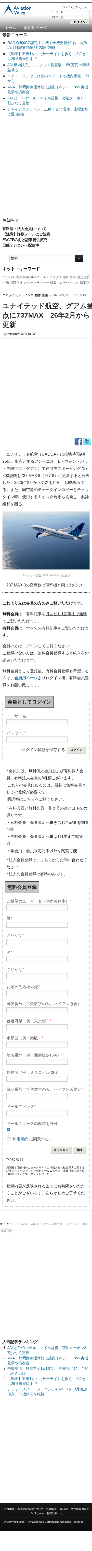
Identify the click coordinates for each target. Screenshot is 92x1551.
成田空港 (69, 277)
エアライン (9, 295)
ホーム (10, 28)
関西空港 (16, 283)
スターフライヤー (36, 283)
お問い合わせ (55, 1513)
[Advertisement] (46, 167)
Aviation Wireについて (30, 1508)
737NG (35, 1223)
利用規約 (20, 1139)
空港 (45, 295)
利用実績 (22, 277)
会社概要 (9, 1508)
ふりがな (15, 934)
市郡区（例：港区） (25, 1037)
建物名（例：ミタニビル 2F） (33, 1072)
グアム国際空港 (52, 1223)
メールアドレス (21, 1106)
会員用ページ (35, 28)
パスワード (57, 17)
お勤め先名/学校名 (23, 986)
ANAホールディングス (46, 277)
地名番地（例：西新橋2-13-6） (35, 1054)
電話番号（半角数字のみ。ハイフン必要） (45, 1088)
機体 (38, 295)
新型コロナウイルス (64, 283)
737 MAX (21, 1223)
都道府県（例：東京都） (29, 1020)
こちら (29, 799)
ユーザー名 (57, 12)
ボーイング (26, 295)
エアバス (8, 277)
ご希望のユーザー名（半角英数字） (39, 900)
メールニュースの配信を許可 (32, 1123)
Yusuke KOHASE (22, 334)
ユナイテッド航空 (77, 1223)
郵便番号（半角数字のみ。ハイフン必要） (44, 1003)
